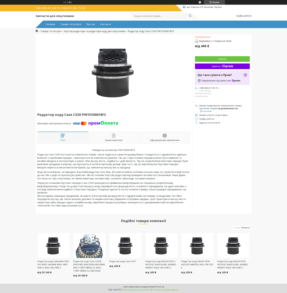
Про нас (90, 24)
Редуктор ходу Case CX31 (122, 261)
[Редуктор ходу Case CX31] (125, 245)
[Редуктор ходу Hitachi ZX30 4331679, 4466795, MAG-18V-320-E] (197, 245)
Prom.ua (160, 286)
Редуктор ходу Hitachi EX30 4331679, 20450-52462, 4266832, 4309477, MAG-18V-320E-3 (232, 264)
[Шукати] (190, 16)
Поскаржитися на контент (137, 289)
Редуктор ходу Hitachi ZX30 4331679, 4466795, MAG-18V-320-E (197, 264)
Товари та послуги (70, 24)
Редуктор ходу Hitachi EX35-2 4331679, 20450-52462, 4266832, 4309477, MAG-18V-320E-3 (160, 264)
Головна (50, 24)
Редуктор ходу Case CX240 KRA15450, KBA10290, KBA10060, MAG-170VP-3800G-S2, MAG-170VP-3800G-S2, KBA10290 (89, 266)
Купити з (217, 66)
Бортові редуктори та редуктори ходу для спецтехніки (94, 31)
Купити (222, 58)
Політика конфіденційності (166, 289)
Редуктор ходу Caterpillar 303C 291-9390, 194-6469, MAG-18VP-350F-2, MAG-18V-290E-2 (53, 264)
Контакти (105, 24)
